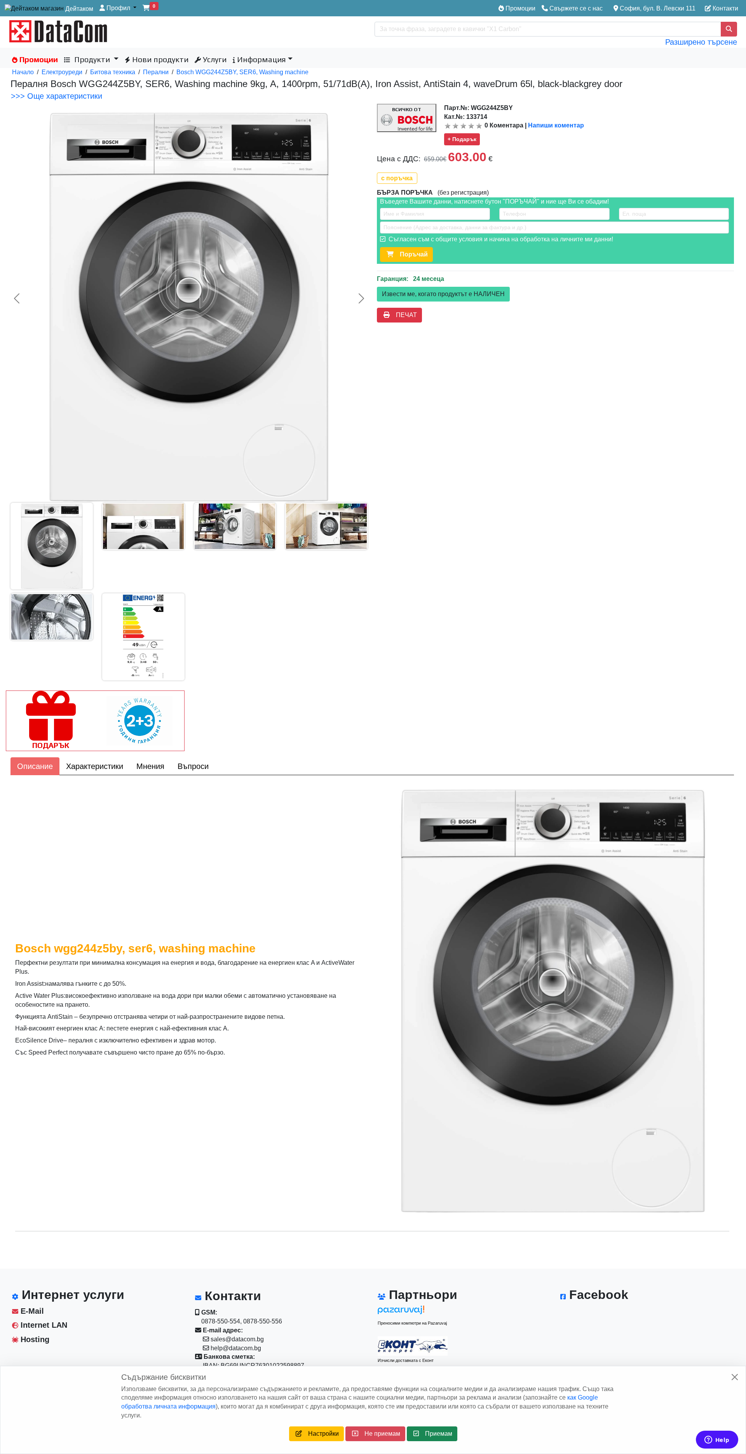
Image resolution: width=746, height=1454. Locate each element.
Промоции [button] (37, 59)
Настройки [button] (320, 1433)
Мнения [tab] (150, 766)
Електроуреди (62, 72)
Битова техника (112, 72)
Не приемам (379, 1433)
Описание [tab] (35, 766)
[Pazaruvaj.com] (413, 1312)
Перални (156, 72)
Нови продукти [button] (159, 59)
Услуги (214, 59)
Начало (23, 72)
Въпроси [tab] (193, 766)
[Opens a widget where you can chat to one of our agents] (716, 1440)
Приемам (435, 1433)
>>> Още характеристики (56, 96)
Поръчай (411, 254)
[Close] (734, 1377)
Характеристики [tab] (94, 766)
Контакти (724, 8)
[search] (729, 29)
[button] (118, 8)
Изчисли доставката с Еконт (406, 1360)
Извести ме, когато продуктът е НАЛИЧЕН (443, 294)
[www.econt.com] (413, 1346)
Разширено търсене (701, 42)
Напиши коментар (556, 125)
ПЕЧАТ (403, 315)
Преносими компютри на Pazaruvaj (412, 1323)
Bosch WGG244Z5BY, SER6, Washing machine (242, 72)
